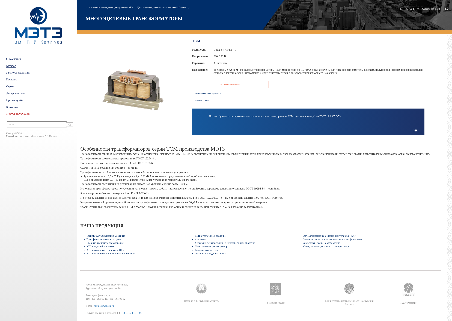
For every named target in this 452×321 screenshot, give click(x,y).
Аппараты (200, 239)
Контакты (12, 107)
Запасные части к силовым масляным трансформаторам (332, 239)
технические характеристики (208, 93)
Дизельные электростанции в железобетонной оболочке (161, 7)
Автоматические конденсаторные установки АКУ (111, 7)
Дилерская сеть (15, 93)
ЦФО (124, 313)
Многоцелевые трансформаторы (134, 18)
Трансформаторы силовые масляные (106, 236)
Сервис (10, 86)
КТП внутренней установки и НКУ (105, 250)
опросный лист (202, 100)
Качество (11, 79)
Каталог (11, 65)
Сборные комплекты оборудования (105, 243)
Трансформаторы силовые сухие (104, 239)
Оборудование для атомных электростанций (326, 246)
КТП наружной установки (101, 246)
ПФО (139, 313)
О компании (13, 58)
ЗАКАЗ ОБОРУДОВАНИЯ (230, 84)
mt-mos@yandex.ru (104, 306)
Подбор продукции (18, 113)
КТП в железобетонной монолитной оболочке (111, 253)
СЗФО (132, 313)
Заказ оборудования (18, 72)
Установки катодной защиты (210, 253)
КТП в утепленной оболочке (210, 236)
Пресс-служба (14, 100)
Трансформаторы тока (206, 250)
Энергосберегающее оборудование (321, 243)
